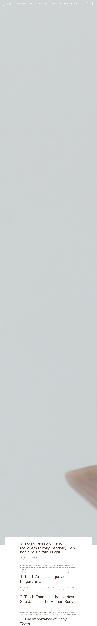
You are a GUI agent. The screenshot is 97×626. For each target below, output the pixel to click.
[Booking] (88, 3)
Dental (34, 559)
